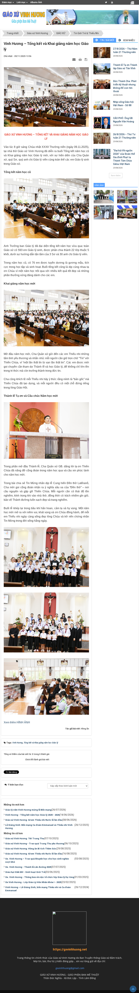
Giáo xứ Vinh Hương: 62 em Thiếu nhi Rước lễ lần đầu (33, 820)
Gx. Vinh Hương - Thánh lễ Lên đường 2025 (28, 867)
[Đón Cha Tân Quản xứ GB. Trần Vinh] (104, 196)
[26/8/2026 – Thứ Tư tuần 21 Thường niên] (101, 138)
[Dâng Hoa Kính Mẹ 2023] (127, 196)
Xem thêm (116, 175)
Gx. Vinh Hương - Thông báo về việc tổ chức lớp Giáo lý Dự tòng (39, 877)
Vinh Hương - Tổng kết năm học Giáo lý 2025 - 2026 (32, 815)
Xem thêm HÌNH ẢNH (17, 722)
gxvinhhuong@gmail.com (70, 968)
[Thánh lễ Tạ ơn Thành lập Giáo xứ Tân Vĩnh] (101, 69)
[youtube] (112, 2)
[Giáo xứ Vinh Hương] (24, 17)
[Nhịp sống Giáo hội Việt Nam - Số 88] (101, 105)
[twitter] (106, 2)
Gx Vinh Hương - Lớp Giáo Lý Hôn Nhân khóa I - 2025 (33, 882)
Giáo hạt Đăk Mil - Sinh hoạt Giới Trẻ (25, 872)
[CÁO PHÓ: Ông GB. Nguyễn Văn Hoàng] (101, 122)
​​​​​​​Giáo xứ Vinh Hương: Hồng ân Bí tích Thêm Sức (30, 848)
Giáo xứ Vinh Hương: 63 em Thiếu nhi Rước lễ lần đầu (33, 853)
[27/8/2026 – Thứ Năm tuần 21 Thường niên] (101, 52)
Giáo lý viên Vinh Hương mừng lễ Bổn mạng (28, 810)
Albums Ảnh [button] (36, 2)
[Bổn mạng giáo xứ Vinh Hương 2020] (104, 212)
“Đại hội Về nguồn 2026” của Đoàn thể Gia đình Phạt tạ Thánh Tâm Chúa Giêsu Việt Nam (124, 157)
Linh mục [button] (21, 2)
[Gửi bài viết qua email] (74, 59)
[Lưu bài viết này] (86, 59)
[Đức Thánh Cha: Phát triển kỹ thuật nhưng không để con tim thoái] (101, 84)
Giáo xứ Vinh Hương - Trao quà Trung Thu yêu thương (34, 843)
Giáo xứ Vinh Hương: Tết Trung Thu (24, 838)
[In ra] (80, 59)
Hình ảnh (99, 185)
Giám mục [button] (7, 2)
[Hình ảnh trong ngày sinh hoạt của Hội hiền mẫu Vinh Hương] (127, 211)
